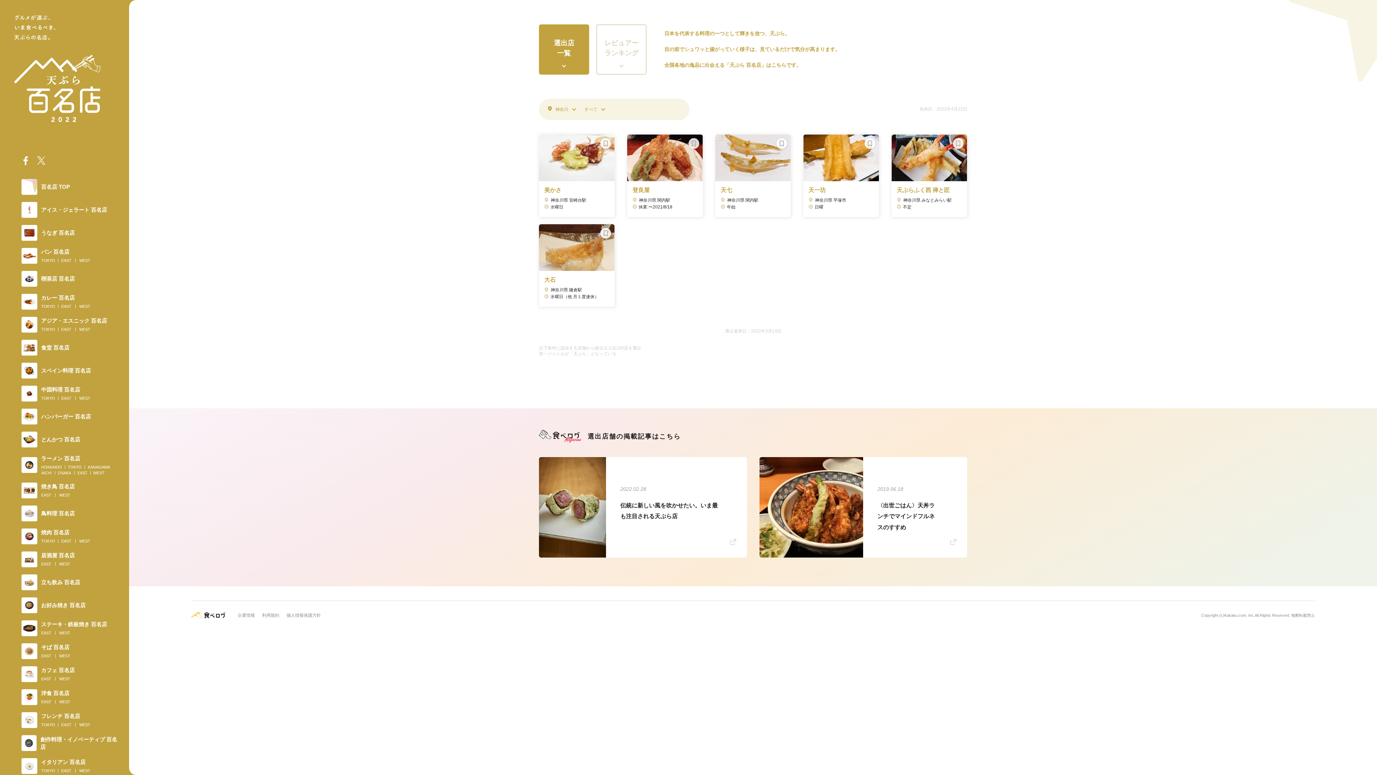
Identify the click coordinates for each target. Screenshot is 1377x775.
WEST (84, 260)
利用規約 (270, 615)
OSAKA (64, 473)
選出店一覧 (564, 48)
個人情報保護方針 (304, 615)
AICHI (46, 473)
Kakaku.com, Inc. (1239, 615)
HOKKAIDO (51, 467)
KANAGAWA (99, 467)
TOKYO (48, 260)
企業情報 (246, 615)
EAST (66, 260)
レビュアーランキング (622, 48)
